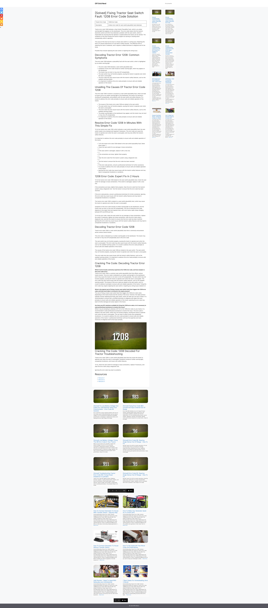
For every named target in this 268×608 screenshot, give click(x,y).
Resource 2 (101, 379)
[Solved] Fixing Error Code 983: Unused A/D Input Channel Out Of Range (134, 407)
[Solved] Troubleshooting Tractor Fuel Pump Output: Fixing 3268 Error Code (156, 20)
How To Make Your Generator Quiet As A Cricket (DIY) (134, 511)
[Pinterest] (1, 15)
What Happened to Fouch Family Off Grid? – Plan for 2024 (156, 80)
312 (124, 490)
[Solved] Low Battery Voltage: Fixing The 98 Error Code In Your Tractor (106, 441)
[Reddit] (1, 18)
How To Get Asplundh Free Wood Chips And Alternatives (134, 546)
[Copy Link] (1, 21)
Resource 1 (101, 378)
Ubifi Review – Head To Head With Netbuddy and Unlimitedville (105, 581)
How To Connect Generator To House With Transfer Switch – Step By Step (106, 511)
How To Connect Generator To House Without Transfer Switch (106, 546)
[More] (1, 24)
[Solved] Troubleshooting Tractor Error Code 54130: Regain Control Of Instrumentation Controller (169, 50)
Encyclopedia (168, 3)
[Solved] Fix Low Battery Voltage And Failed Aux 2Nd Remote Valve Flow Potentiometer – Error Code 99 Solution (106, 408)
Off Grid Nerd (100, 3)
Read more (96, 525)
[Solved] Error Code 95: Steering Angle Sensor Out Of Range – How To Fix (135, 474)
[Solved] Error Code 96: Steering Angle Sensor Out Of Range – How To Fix (135, 441)
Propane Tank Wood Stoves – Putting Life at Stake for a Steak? (156, 117)
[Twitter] (1, 12)
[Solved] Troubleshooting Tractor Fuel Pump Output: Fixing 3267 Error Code (169, 20)
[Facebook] (1, 9)
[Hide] (0, 27)
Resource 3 (101, 381)
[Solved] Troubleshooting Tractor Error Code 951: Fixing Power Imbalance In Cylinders (104, 474)
